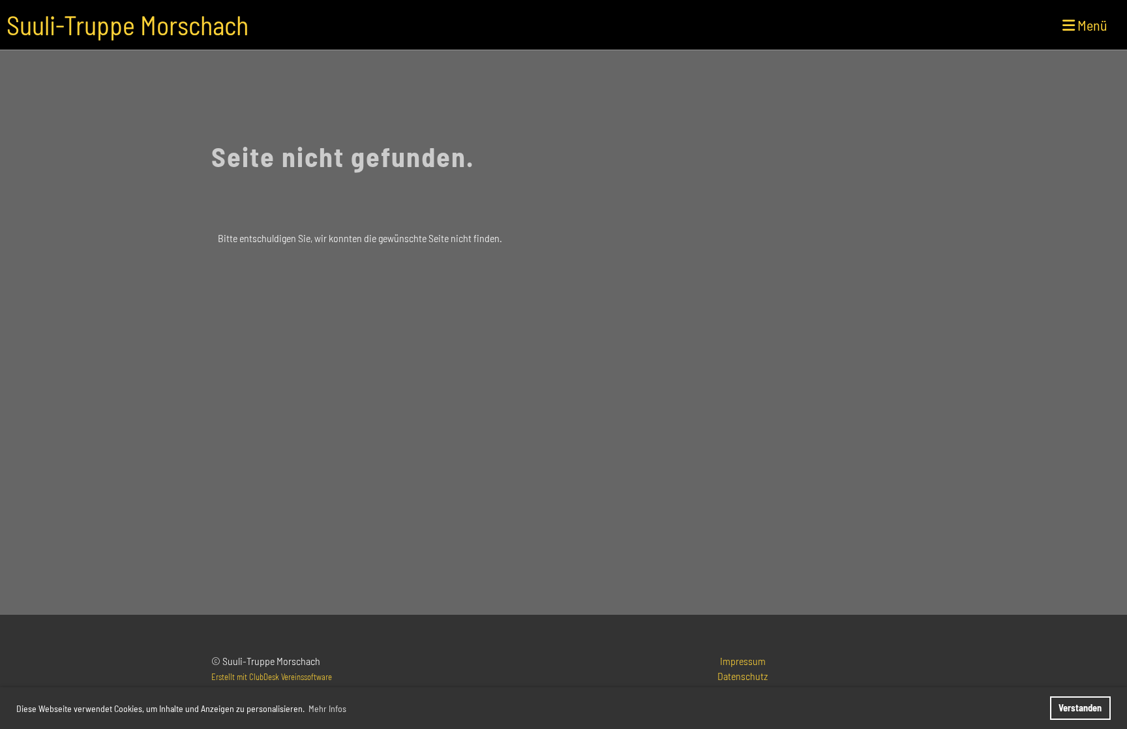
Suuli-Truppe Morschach (127, 24)
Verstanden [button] (1080, 707)
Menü (1091, 24)
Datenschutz (742, 676)
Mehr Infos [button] (327, 708)
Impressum (743, 661)
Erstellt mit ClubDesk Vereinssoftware (271, 677)
